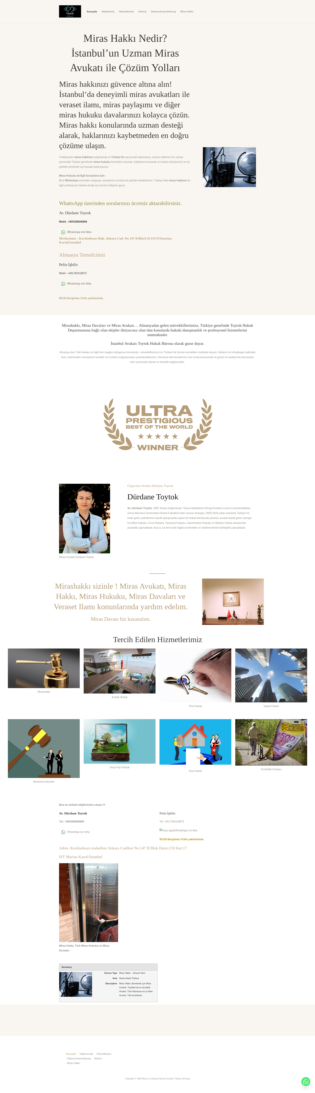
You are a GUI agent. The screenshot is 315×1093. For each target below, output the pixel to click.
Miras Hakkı (186, 11)
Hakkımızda (86, 1053)
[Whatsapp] (305, 1084)
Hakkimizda (108, 11)
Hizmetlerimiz (126, 11)
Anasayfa (92, 11)
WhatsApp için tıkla (78, 832)
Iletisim (142, 11)
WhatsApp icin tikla (79, 232)
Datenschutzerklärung (163, 11)
